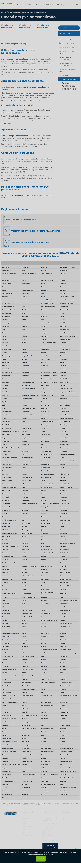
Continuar (41, 859)
